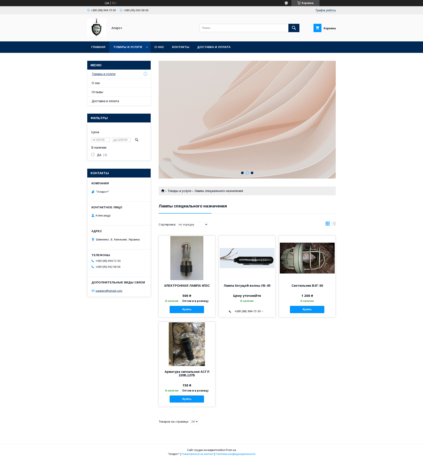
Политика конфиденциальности (235, 454)
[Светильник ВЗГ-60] (307, 258)
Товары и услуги (127, 47)
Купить (186, 309)
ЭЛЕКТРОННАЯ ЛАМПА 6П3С (187, 285)
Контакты (180, 47)
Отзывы (97, 92)
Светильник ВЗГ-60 (307, 285)
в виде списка (334, 225)
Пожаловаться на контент (197, 454)
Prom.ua (231, 450)
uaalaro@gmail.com (109, 290)
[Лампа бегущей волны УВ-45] (247, 258)
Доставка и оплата (213, 47)
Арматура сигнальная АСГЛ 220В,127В (187, 373)
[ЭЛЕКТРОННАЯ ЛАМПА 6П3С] (187, 258)
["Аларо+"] (96, 35)
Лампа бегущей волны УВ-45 (247, 285)
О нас (159, 47)
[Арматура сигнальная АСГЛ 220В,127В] (187, 344)
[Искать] (293, 28)
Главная (98, 47)
